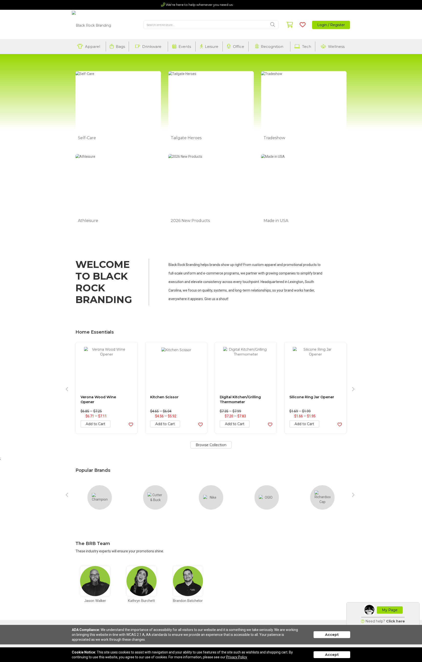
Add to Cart (95, 424)
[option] (106, 388)
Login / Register (331, 25)
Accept (332, 634)
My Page (390, 610)
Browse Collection (211, 445)
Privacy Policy (236, 657)
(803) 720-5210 (247, 5)
